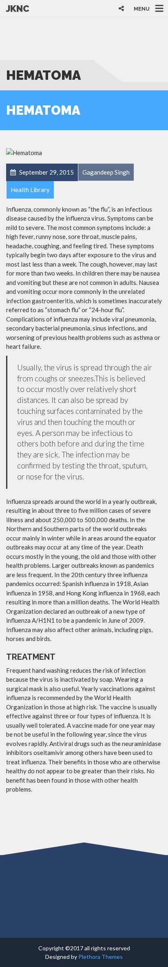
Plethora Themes (100, 956)
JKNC (17, 8)
